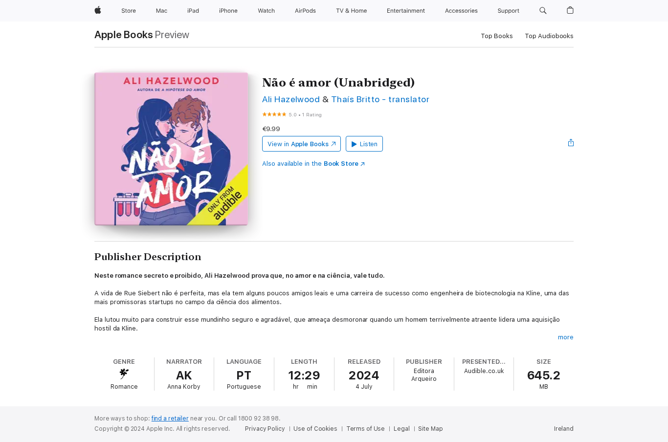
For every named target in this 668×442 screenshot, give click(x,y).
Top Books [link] (497, 36)
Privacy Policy (265, 428)
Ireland (564, 428)
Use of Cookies (315, 428)
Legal (401, 428)
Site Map (430, 428)
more (566, 337)
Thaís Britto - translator (380, 99)
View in (298, 144)
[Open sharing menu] (571, 144)
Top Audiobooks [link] (549, 36)
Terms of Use (365, 428)
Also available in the (310, 163)
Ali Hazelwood (291, 99)
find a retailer (170, 418)
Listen (369, 144)
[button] (543, 11)
